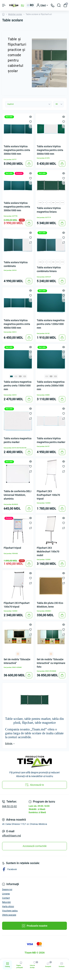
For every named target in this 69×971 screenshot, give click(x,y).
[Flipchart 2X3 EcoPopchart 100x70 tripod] (51, 474)
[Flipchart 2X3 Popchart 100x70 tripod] (18, 585)
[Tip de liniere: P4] (49, 202)
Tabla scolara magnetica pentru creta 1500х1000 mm (17, 385)
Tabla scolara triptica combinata (16, 264)
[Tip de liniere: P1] (62, 202)
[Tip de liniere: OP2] (20, 376)
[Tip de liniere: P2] (58, 202)
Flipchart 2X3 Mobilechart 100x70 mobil (48, 551)
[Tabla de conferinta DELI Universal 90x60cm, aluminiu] (18, 474)
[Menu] (4, 5)
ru (22, 5)
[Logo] (13, 5)
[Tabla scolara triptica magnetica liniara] (51, 185)
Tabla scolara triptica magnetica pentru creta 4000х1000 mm (17, 324)
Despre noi (7, 889)
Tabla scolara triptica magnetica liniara (49, 210)
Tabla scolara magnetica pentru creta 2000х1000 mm (51, 385)
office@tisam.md (11, 835)
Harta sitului (8, 906)
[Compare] (30, 126)
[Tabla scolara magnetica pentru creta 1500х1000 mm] (18, 359)
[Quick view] (30, 116)
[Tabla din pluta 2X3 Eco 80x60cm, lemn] (51, 585)
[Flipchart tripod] (18, 530)
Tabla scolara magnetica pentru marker (17, 440)
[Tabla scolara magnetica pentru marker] (18, 421)
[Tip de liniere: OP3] (24, 376)
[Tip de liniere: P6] (40, 202)
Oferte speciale (9, 915)
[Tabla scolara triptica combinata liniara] (51, 245)
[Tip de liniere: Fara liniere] (11, 376)
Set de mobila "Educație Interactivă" (17, 661)
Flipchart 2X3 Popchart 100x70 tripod (17, 605)
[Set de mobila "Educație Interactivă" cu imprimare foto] (51, 637)
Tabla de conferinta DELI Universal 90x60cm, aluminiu (17, 495)
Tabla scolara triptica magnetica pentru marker (51, 440)
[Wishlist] (30, 121)
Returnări (6, 902)
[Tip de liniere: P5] (44, 202)
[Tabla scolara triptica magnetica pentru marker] (51, 421)
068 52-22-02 (9, 806)
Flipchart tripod (12, 547)
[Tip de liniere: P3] (53, 202)
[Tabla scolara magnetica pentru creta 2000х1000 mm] (51, 359)
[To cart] (29, 164)
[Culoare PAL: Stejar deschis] (18, 653)
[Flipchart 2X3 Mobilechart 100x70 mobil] (51, 530)
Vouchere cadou (10, 910)
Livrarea (6, 894)
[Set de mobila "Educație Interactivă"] (18, 637)
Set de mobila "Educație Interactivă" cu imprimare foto (51, 663)
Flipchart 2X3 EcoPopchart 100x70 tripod (48, 495)
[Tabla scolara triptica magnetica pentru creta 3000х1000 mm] (18, 129)
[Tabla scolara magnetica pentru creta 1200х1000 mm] (51, 303)
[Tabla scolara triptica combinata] (18, 245)
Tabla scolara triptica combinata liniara (49, 269)
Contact (6, 898)
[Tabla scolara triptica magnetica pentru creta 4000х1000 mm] (18, 303)
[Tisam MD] (34, 762)
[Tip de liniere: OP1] (16, 376)
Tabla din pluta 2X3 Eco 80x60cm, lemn (50, 605)
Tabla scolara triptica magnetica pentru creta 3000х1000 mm (17, 150)
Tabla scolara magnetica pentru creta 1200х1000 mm (51, 324)
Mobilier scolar (15, 14)
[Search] (59, 5)
